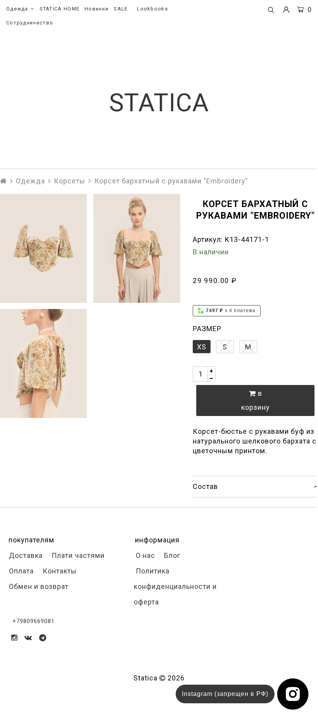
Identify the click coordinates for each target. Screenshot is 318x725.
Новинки (97, 9)
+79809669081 (33, 621)
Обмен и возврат (38, 586)
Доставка (25, 555)
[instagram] (14, 638)
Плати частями (77, 555)
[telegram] (43, 638)
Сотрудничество (29, 23)
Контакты (59, 571)
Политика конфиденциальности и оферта (175, 586)
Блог (171, 555)
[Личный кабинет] (286, 9)
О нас (144, 555)
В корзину (255, 400)
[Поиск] (271, 10)
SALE (121, 9)
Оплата (20, 571)
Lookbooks (152, 9)
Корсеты (69, 181)
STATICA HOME (60, 9)
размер (207, 329)
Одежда (17, 9)
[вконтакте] (28, 638)
